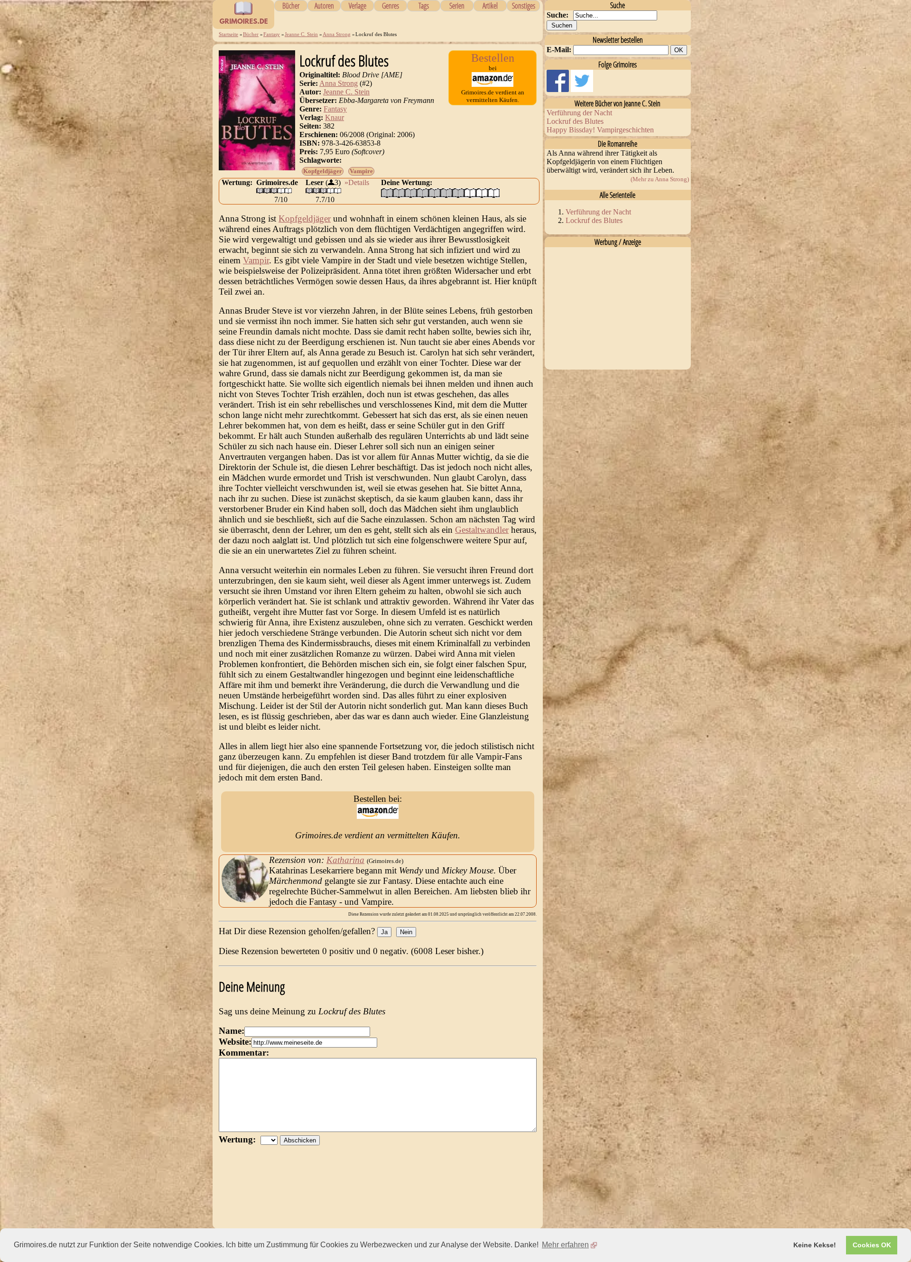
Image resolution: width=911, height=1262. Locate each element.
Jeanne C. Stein (301, 34)
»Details (356, 182)
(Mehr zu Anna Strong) (660, 179)
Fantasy (271, 34)
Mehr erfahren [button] (565, 1245)
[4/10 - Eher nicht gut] (422, 193)
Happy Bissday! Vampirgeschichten (600, 130)
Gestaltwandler (482, 530)
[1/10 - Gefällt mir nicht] (387, 193)
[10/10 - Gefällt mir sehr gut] (494, 193)
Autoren (324, 5)
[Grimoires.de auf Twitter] (582, 89)
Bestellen (492, 58)
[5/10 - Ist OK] (434, 193)
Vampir (256, 260)
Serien (457, 5)
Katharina (345, 860)
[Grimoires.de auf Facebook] (559, 89)
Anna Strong (337, 34)
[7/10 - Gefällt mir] (458, 193)
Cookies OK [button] (872, 1245)
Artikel (490, 5)
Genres (390, 5)
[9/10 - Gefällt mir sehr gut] (482, 193)
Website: (235, 1042)
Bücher (290, 5)
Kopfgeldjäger (322, 171)
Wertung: (239, 1139)
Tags (423, 5)
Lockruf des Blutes (575, 121)
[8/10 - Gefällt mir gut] (470, 193)
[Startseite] (243, 24)
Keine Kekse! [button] (814, 1245)
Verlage (357, 5)
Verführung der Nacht (579, 113)
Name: (231, 1031)
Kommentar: (244, 1053)
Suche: (557, 15)
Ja (384, 932)
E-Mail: (559, 50)
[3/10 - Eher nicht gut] (411, 193)
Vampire (361, 171)
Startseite (228, 34)
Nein (406, 932)
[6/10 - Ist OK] (446, 193)
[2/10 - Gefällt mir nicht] (399, 193)
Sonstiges (523, 5)
